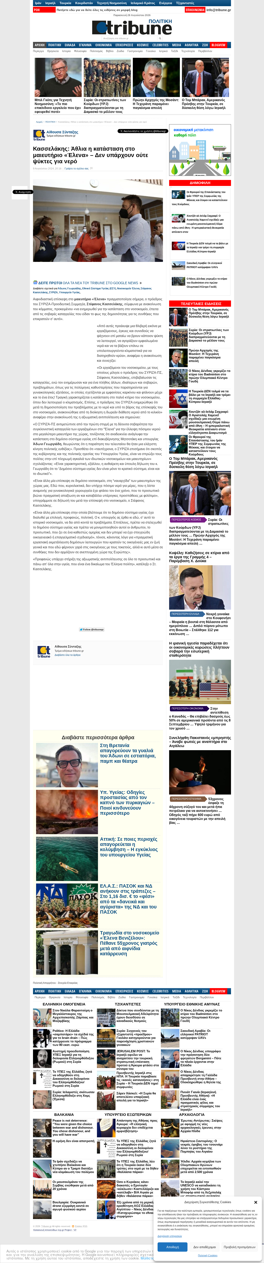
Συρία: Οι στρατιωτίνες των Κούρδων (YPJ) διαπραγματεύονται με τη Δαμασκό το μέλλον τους (209, 335)
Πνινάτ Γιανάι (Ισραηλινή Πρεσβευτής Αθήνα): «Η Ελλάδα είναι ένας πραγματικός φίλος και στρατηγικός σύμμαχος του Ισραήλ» (200, 1100)
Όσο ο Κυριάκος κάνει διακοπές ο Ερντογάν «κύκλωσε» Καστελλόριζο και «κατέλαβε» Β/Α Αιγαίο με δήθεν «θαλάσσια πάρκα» (138, 1189)
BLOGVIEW (218, 45)
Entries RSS (81, 1226)
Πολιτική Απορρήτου (44, 983)
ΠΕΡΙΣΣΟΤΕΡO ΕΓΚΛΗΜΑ (186, 798)
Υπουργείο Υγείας (69, 292)
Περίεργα (38, 51)
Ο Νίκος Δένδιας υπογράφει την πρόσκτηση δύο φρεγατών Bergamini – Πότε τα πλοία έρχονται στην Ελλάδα (200, 1058)
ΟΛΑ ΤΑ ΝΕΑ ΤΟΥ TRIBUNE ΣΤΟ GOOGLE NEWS (88, 283)
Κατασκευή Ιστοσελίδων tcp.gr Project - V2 (54, 1230)
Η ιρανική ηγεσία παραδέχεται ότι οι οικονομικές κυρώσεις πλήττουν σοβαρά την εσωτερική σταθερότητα (199, 649)
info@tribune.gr (218, 10)
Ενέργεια (165, 3)
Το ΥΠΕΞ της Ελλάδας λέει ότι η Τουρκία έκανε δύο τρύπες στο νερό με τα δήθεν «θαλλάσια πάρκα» (137, 1167)
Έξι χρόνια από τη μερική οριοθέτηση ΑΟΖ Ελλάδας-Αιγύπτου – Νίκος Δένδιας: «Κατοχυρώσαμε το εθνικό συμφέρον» (136, 1209)
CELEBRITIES (160, 45)
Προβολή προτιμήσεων (240, 1247)
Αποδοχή (172, 1247)
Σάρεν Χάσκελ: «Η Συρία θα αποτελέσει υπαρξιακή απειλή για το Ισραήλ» (136, 1097)
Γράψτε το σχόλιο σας (77, 168)
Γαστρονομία (135, 51)
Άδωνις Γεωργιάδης (69, 288)
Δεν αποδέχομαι (204, 1247)
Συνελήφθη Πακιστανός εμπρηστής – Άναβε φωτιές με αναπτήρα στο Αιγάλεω (200, 742)
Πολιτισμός (96, 51)
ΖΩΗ (205, 45)
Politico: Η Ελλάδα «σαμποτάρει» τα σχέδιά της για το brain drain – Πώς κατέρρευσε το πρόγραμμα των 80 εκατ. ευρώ (73, 1038)
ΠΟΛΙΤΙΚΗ (54, 45)
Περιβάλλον (205, 51)
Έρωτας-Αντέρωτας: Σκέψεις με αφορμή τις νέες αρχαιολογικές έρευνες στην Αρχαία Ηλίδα (201, 1126)
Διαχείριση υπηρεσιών (170, 1236)
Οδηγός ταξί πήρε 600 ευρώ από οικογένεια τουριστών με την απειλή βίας (197, 818)
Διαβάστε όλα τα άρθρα (67, 655)
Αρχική (39, 122)
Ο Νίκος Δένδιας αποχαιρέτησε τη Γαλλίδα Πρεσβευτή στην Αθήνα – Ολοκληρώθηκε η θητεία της (200, 1077)
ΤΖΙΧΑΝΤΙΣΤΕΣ (128, 1004)
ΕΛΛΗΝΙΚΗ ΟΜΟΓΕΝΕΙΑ (64, 1004)
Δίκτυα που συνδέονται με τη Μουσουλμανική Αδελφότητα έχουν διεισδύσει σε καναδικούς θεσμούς (138, 1016)
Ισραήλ (50, 3)
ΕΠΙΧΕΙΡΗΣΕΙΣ (124, 45)
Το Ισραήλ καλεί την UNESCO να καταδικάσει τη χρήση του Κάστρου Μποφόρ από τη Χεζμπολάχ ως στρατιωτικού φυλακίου (200, 1189)
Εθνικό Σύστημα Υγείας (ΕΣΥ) (99, 288)
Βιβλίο (109, 51)
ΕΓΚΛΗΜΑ (85, 45)
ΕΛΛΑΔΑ (70, 45)
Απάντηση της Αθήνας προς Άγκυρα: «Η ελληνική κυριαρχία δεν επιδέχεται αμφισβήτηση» (137, 1126)
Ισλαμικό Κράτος (143, 3)
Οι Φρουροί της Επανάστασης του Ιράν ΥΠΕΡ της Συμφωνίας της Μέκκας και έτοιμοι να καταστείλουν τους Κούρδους (207, 445)
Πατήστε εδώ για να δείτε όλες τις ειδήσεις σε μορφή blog (97, 10)
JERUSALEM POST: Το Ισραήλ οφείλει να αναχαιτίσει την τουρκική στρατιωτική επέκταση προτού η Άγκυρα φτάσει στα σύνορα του (138, 1059)
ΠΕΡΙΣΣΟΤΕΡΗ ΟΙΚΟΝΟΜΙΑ (187, 708)
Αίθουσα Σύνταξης (62, 132)
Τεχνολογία (188, 51)
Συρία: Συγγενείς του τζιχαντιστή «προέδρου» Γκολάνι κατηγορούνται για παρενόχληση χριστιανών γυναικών (136, 1038)
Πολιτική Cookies (207, 1255)
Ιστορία (66, 51)
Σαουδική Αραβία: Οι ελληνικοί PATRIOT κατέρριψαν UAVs (195, 1034)
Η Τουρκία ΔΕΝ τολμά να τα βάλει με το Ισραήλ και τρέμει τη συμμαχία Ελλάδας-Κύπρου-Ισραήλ (209, 396)
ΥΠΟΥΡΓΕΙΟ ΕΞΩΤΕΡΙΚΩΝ (128, 1115)
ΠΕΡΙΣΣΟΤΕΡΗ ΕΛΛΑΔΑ (185, 614)
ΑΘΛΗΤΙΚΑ (191, 45)
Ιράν (38, 3)
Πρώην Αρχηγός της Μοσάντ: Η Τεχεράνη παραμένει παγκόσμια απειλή (156, 104)
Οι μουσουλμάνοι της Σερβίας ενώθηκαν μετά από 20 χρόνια (73, 1185)
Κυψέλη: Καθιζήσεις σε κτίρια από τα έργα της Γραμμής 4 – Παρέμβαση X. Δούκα (199, 557)
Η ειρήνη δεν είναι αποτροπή (73, 1141)
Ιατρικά (163, 51)
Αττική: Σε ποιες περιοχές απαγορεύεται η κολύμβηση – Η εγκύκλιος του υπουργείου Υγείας (129, 847)
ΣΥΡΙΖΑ (53, 292)
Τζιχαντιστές (185, 3)
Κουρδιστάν (84, 3)
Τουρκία (65, 3)
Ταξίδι (174, 51)
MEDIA (176, 45)
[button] (256, 1202)
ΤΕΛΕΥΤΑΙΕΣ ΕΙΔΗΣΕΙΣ (201, 304)
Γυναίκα (151, 51)
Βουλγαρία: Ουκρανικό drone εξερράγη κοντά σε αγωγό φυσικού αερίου (71, 1205)
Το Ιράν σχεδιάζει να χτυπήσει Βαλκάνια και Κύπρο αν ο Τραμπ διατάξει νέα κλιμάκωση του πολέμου (73, 1167)
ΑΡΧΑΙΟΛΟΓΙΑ (192, 1115)
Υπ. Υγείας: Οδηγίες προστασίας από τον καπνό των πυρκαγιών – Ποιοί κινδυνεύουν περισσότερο (127, 803)
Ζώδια (120, 51)
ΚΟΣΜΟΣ (143, 45)
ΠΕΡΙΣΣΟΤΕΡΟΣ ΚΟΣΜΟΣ (186, 519)
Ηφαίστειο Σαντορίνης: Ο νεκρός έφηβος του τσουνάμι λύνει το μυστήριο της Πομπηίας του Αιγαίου (201, 1146)
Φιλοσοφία (80, 51)
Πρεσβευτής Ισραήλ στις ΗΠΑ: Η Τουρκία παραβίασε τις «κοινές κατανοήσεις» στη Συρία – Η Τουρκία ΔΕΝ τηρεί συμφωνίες (138, 1080)
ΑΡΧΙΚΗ (40, 45)
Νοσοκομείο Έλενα (128, 288)
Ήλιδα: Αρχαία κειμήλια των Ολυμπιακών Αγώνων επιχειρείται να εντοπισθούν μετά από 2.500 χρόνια (200, 1167)
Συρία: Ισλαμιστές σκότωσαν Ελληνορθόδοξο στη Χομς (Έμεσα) (73, 1095)
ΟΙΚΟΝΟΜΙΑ (103, 45)
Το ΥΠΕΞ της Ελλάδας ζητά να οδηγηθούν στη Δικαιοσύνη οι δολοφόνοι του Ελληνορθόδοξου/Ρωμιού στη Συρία (72, 1078)
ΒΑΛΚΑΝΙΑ (64, 1115)
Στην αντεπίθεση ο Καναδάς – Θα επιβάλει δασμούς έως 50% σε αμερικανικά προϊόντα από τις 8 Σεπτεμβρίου (200, 716)
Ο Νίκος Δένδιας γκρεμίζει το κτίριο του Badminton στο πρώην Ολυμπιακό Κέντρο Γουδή (209, 376)
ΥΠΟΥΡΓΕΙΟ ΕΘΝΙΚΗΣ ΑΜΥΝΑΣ (192, 1004)
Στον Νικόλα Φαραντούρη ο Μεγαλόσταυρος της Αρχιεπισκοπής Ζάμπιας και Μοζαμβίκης (73, 1016)
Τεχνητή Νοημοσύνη (112, 3)
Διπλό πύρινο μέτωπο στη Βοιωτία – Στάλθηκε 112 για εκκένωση (198, 630)
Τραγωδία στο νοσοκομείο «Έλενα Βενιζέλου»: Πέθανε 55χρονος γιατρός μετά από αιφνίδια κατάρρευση (129, 943)
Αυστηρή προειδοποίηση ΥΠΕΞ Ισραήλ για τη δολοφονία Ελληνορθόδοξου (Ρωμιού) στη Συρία (73, 1056)
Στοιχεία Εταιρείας (68, 983)
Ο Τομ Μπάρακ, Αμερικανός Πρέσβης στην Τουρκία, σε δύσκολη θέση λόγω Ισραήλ (204, 104)
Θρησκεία (53, 51)
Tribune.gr (46, 1226)
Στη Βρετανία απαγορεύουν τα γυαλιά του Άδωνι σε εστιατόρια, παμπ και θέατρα (128, 753)
